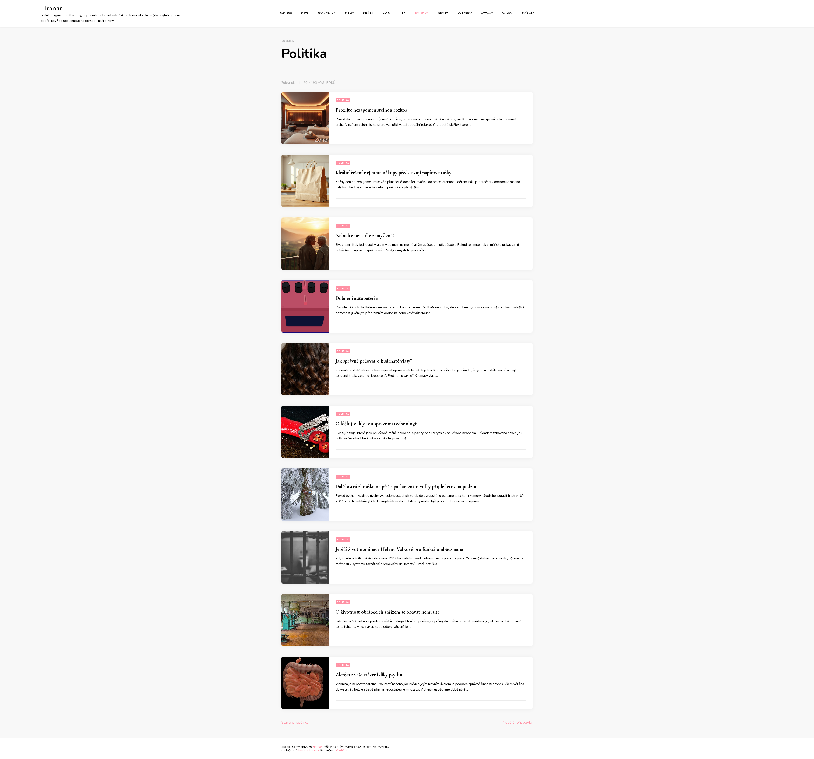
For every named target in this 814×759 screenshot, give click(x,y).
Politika (422, 13)
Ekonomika (326, 13)
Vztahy (487, 13)
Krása (368, 13)
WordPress (342, 750)
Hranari (52, 8)
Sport (443, 13)
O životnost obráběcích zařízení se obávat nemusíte (388, 612)
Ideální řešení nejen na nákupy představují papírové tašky (393, 173)
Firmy (349, 13)
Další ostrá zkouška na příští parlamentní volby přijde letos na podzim (407, 486)
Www (507, 13)
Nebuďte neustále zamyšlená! (365, 235)
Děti (304, 13)
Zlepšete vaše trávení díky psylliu (369, 675)
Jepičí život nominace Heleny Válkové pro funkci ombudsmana (399, 549)
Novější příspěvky (517, 722)
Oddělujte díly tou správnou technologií (376, 424)
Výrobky (465, 13)
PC (403, 13)
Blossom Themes (308, 750)
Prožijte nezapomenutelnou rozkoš (371, 110)
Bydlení (286, 13)
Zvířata (528, 13)
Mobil (387, 13)
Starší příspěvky (294, 722)
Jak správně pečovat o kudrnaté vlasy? (374, 361)
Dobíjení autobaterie (357, 298)
